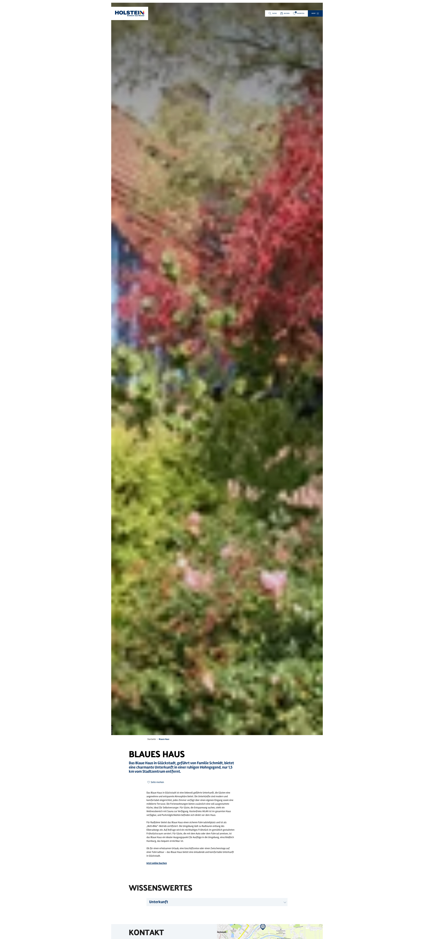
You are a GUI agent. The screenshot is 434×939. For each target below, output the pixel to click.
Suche (274, 13)
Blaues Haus (164, 739)
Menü (313, 13)
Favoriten (300, 13)
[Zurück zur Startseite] (129, 13)
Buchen (286, 13)
